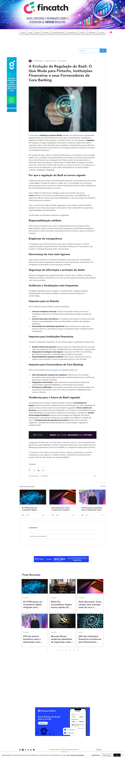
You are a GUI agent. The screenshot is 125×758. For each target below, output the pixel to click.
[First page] (47, 650)
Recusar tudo (107, 755)
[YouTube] (34, 750)
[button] (82, 32)
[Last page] (78, 650)
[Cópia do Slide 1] (57, 737)
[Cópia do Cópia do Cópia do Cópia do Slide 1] (64, 737)
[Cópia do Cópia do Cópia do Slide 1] (62, 737)
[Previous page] (51, 650)
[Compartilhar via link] (43, 470)
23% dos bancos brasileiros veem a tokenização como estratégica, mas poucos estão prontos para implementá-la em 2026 (91, 509)
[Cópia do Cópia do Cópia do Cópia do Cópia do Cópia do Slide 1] (67, 737)
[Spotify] (23, 750)
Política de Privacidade (77, 755)
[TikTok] (20, 750)
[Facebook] (25, 750)
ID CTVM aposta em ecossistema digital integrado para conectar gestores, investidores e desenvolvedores (31, 509)
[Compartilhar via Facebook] (29, 470)
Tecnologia (32, 464)
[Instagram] (28, 750)
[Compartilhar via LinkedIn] (38, 470)
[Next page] (74, 650)
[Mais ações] (95, 61)
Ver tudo (103, 486)
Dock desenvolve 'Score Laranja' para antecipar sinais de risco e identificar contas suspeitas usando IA (62, 509)
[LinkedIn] (31, 750)
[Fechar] (123, 755)
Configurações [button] (96, 755)
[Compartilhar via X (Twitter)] (34, 470)
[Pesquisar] (103, 51)
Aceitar (117, 755)
